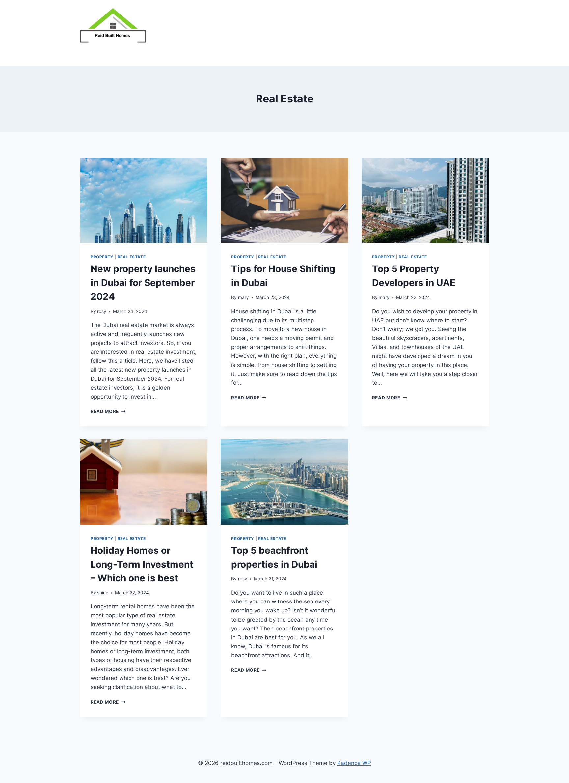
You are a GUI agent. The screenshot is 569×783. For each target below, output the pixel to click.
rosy (101, 311)
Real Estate (132, 256)
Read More (108, 411)
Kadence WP (354, 763)
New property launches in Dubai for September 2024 (143, 282)
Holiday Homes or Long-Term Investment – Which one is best (142, 564)
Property (102, 256)
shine (102, 592)
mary (243, 297)
